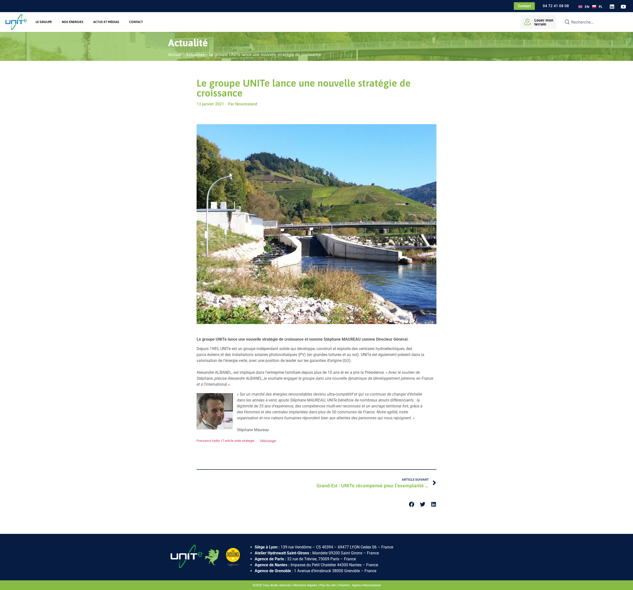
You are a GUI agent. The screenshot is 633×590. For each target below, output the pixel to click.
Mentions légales (305, 585)
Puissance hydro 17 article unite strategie (225, 441)
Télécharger (268, 441)
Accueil (175, 54)
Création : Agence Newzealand (359, 585)
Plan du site (327, 585)
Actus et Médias (106, 22)
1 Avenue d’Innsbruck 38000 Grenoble (327, 570)
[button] (412, 504)
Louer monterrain (543, 22)
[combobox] (594, 22)
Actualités (195, 54)
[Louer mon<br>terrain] (527, 22)
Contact (136, 22)
